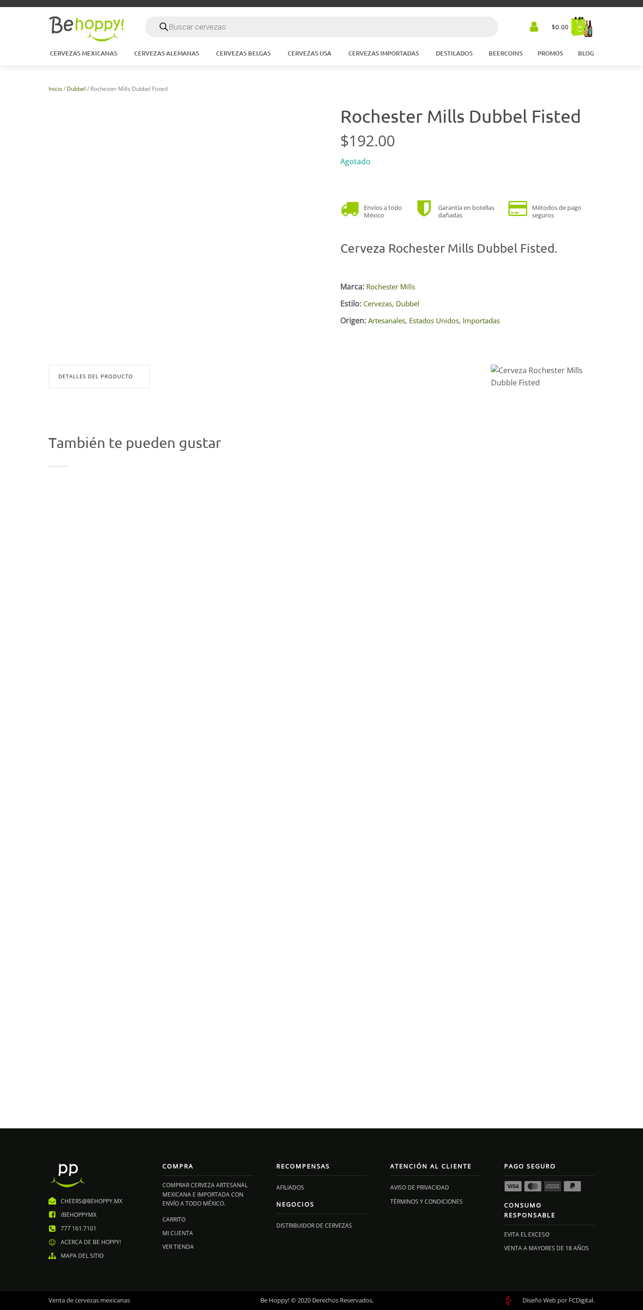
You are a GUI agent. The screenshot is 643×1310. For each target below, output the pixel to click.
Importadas (481, 321)
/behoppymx (78, 1215)
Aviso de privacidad (419, 1187)
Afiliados (290, 1187)
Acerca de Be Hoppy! (91, 1242)
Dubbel (76, 89)
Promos (550, 53)
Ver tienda (178, 1247)
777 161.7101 (78, 1228)
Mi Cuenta (177, 1233)
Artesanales (386, 321)
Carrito (173, 1219)
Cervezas (377, 304)
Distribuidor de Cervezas (314, 1226)
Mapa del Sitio (82, 1256)
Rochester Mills (390, 287)
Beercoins (505, 53)
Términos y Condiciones (426, 1202)
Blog (586, 53)
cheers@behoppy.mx (91, 1201)
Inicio (55, 89)
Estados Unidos (434, 321)
